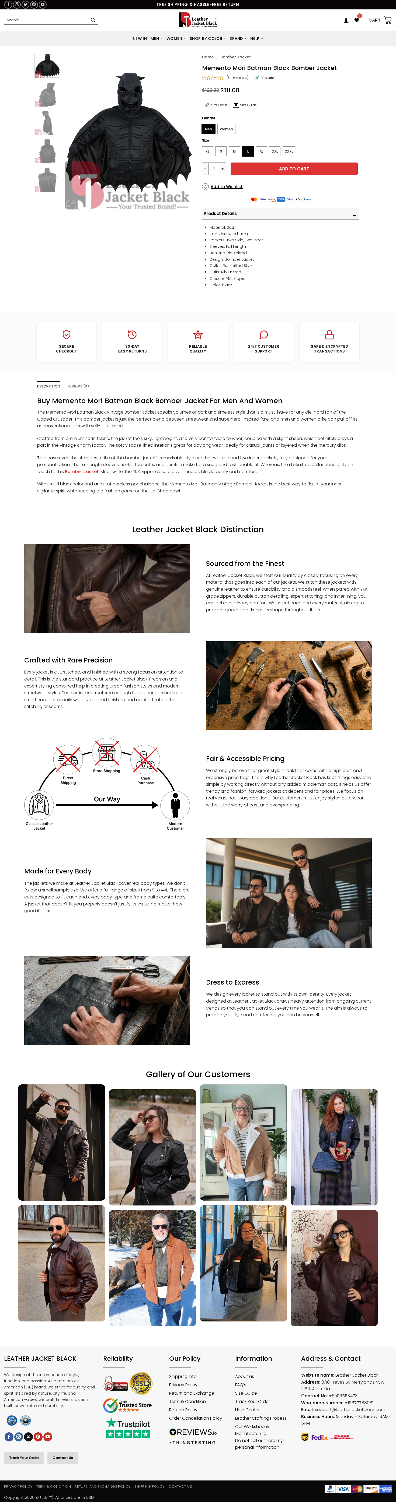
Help (254, 38)
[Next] (184, 132)
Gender (208, 118)
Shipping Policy (149, 1486)
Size (205, 140)
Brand (236, 38)
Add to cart (294, 169)
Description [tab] (48, 386)
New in (140, 38)
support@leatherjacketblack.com (350, 1409)
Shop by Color (206, 38)
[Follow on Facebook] (8, 5)
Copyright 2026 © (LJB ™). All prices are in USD (49, 1497)
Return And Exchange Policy (102, 1486)
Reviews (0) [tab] (78, 386)
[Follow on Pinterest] (34, 5)
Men (155, 38)
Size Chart (219, 105)
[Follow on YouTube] (43, 5)
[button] (346, 20)
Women (174, 38)
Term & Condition (53, 1486)
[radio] (208, 129)
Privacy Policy (18, 1486)
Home (208, 57)
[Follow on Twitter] (25, 5)
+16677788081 (359, 1403)
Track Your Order (24, 1457)
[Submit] (93, 20)
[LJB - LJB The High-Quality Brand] (198, 20)
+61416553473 (343, 1396)
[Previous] (73, 132)
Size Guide (248, 105)
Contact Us (63, 1457)
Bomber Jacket (235, 57)
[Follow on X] (28, 1436)
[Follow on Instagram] (17, 5)
